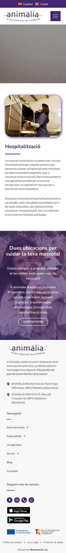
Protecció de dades (53, 542)
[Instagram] (17, 500)
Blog (9, 462)
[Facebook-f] (9, 500)
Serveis (11, 453)
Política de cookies (12, 542)
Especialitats (14, 436)
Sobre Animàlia (15, 427)
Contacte (12, 470)
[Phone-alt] (24, 500)
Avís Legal (32, 542)
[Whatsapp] (31, 500)
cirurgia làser (14, 444)
